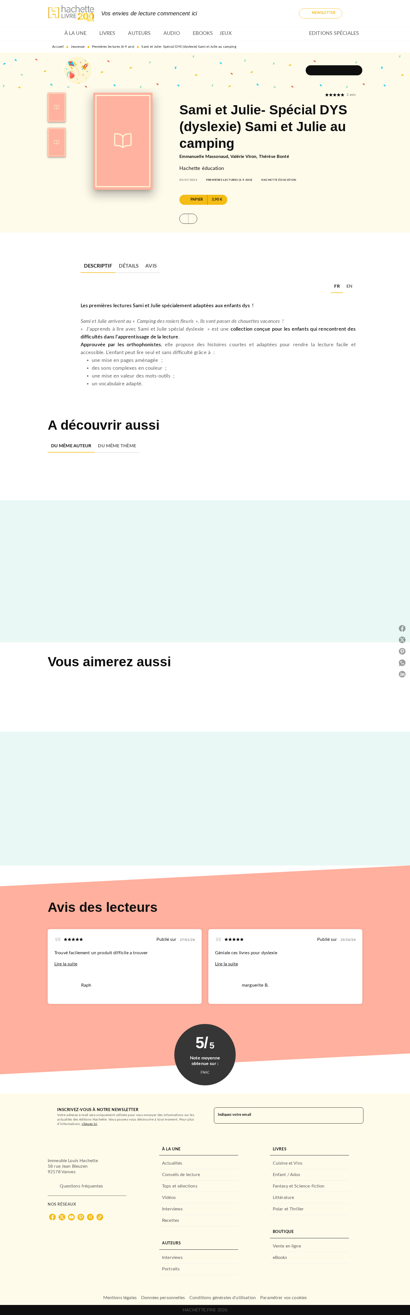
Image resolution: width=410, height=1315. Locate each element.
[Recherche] (355, 13)
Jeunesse (78, 46)
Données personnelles (163, 1297)
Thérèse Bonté (274, 156)
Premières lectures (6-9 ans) (113, 46)
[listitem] (52, 1217)
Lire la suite (65, 964)
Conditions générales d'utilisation (222, 1297)
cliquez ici (89, 1124)
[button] (320, 13)
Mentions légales (120, 1297)
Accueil (58, 46)
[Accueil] (71, 13)
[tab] (54, 33)
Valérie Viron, (244, 156)
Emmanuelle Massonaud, (204, 156)
